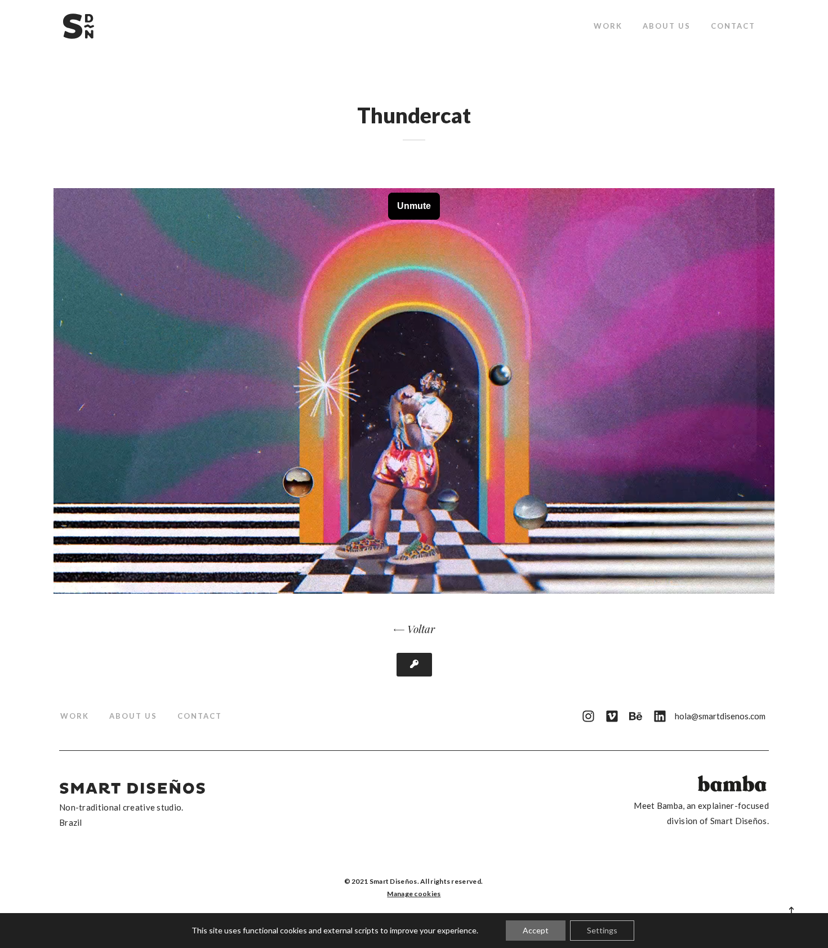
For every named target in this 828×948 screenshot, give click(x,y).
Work (608, 25)
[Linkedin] (659, 716)
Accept (536, 930)
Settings (602, 930)
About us (667, 25)
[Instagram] (587, 716)
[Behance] (635, 716)
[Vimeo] (612, 716)
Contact (733, 25)
